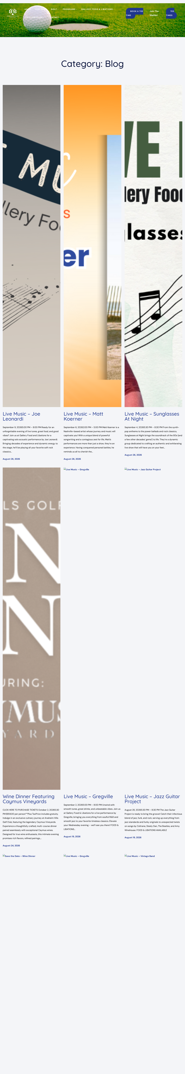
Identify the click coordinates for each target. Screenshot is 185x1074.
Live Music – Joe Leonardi (21, 416)
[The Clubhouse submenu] (43, 17)
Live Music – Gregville (88, 796)
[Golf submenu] (58, 9)
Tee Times (170, 13)
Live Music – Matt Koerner (83, 416)
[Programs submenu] (76, 9)
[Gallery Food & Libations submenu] (113, 9)
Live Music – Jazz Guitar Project (152, 799)
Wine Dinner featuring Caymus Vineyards (28, 799)
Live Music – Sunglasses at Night (152, 416)
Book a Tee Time (134, 13)
